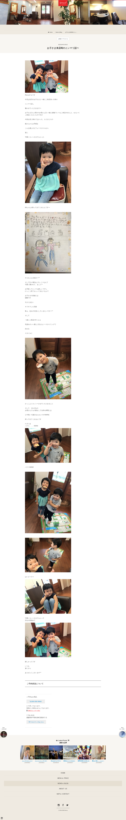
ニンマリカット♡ (27, 760)
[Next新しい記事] (122, 734)
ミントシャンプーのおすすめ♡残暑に (42, 760)
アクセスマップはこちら (37, 722)
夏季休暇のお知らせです (84, 760)
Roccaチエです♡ (56, 760)
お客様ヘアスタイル (63, 39)
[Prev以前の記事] (3, 734)
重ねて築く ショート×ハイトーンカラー (99, 760)
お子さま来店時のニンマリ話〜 (71, 32)
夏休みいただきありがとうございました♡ (70, 760)
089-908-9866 (36, 701)
